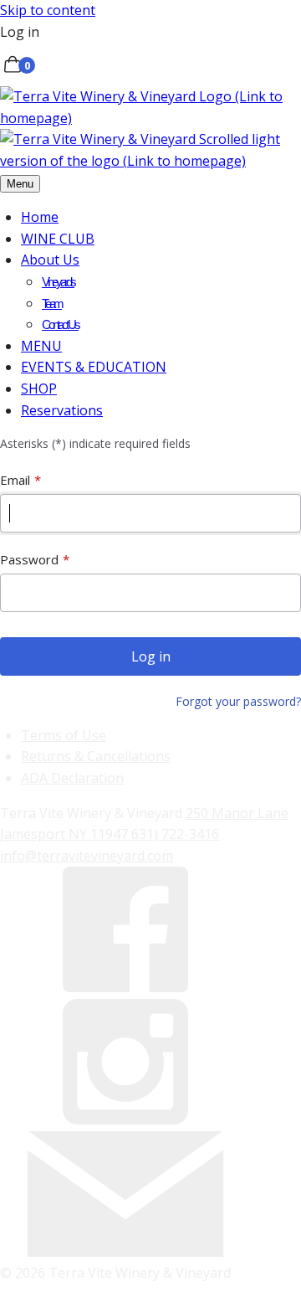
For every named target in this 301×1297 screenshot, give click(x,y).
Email (15, 479)
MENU (41, 346)
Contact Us (60, 324)
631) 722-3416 (175, 834)
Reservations (62, 410)
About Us (50, 259)
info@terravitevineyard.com (86, 856)
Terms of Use (63, 735)
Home (40, 217)
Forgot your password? (238, 701)
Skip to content (47, 10)
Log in (19, 32)
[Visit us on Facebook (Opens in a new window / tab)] (125, 987)
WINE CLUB (57, 238)
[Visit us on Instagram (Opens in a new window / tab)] (125, 1119)
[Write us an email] (125, 1252)
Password (29, 559)
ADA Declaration (72, 778)
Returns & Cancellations (96, 756)
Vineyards (58, 282)
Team (52, 303)
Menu (20, 184)
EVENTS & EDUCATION (93, 367)
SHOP (39, 388)
